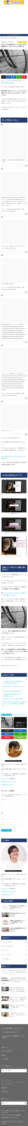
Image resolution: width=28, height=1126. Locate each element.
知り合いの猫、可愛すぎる (8, 283)
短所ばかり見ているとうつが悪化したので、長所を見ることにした (17, 972)
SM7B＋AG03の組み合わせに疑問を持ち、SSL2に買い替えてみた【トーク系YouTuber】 (13, 990)
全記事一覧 (4, 1087)
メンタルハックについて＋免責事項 (11, 1115)
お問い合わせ (4, 1091)
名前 (2, 813)
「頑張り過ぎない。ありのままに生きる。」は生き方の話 (17, 1014)
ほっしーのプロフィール (7, 1084)
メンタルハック (14, 1121)
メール (2, 818)
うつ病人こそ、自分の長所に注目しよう (13, 691)
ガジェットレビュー (7, 954)
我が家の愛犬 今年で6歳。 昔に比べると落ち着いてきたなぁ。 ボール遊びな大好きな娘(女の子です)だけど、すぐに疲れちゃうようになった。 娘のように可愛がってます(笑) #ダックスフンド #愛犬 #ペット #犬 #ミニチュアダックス (14, 201)
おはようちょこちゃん (7, 430)
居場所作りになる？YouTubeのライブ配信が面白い (17, 1007)
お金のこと (4, 1055)
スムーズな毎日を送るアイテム (14, 35)
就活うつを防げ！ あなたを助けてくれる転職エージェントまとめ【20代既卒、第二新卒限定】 (13, 703)
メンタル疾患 (5, 958)
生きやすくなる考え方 (7, 946)
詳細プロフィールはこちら (9, 781)
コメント (3, 799)
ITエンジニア (5, 950)
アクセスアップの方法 (7, 714)
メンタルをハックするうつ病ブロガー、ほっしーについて (13, 1111)
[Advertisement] (14, 19)
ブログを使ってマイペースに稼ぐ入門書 (13, 698)
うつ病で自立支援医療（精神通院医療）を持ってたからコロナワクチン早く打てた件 (13, 980)
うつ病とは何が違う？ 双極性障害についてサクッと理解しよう (13, 1036)
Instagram (16, 714)
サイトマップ (14, 1117)
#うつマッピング (5, 778)
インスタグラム (23, 714)
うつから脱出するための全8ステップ (10, 1032)
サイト (2, 824)
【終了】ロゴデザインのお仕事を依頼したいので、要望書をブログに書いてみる (17, 999)
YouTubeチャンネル (7, 784)
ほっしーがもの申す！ (7, 941)
